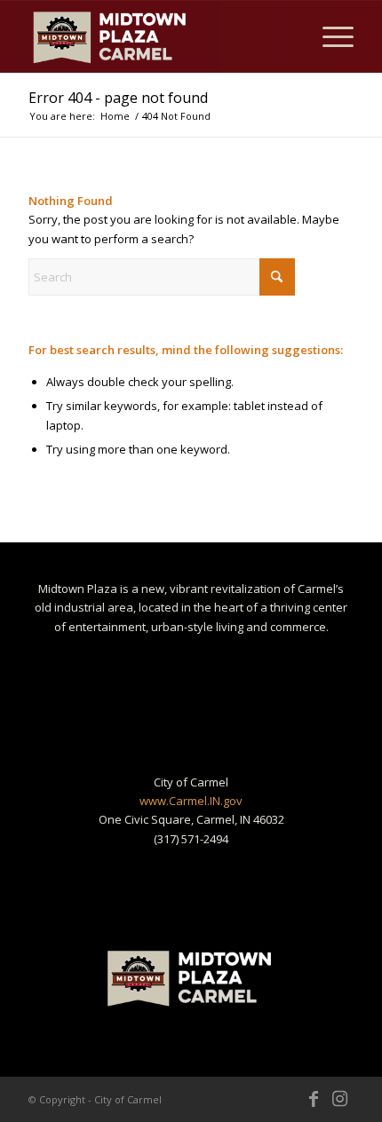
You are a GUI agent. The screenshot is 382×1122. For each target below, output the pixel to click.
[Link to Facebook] (313, 1099)
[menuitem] (329, 36)
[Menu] (329, 36)
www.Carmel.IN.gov (191, 801)
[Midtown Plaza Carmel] (158, 36)
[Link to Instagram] (340, 1099)
